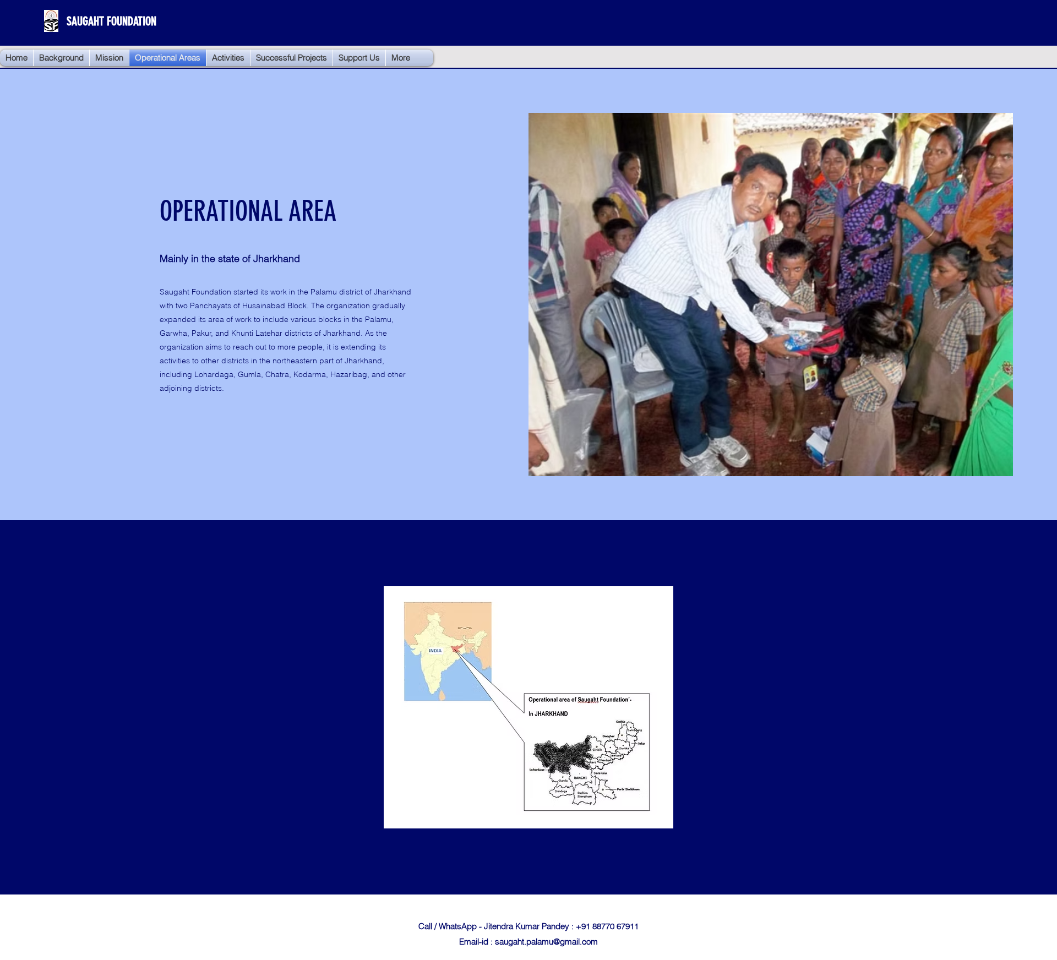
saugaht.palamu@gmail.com (546, 941)
